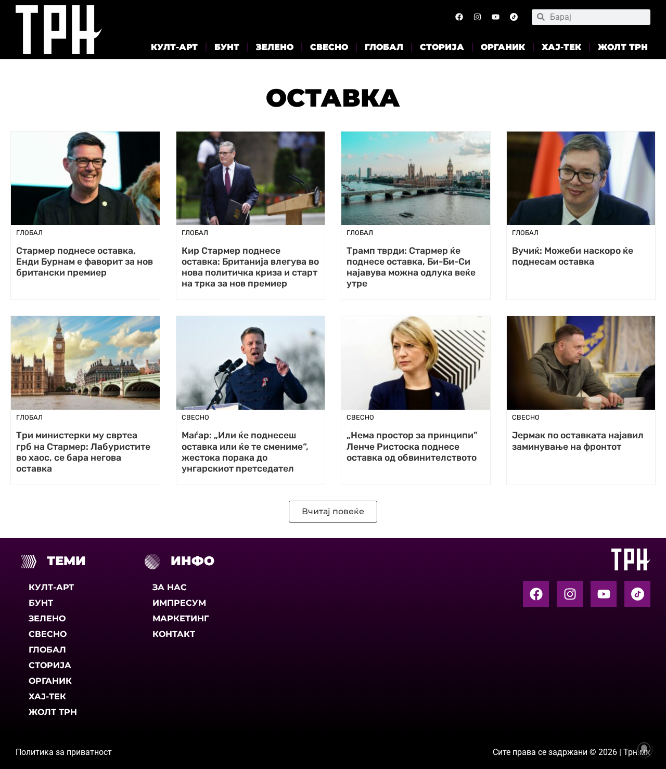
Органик (503, 47)
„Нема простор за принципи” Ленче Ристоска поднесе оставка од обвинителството (412, 446)
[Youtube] (495, 17)
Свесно (329, 47)
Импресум (179, 603)
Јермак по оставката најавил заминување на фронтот (578, 440)
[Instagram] (477, 17)
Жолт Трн (623, 47)
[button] (333, 512)
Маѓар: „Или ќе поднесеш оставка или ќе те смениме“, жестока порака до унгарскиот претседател (245, 451)
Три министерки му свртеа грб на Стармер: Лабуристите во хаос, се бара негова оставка (83, 451)
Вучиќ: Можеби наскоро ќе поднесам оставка (572, 256)
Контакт (173, 634)
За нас (169, 587)
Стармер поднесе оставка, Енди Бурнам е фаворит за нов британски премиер (84, 261)
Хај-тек (561, 47)
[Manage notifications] (644, 748)
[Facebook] (459, 17)
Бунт (226, 47)
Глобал (384, 47)
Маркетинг (180, 618)
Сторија (442, 47)
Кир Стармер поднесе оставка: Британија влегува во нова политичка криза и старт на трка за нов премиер (250, 267)
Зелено (274, 47)
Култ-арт (174, 47)
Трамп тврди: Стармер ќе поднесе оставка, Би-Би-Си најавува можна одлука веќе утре (411, 267)
